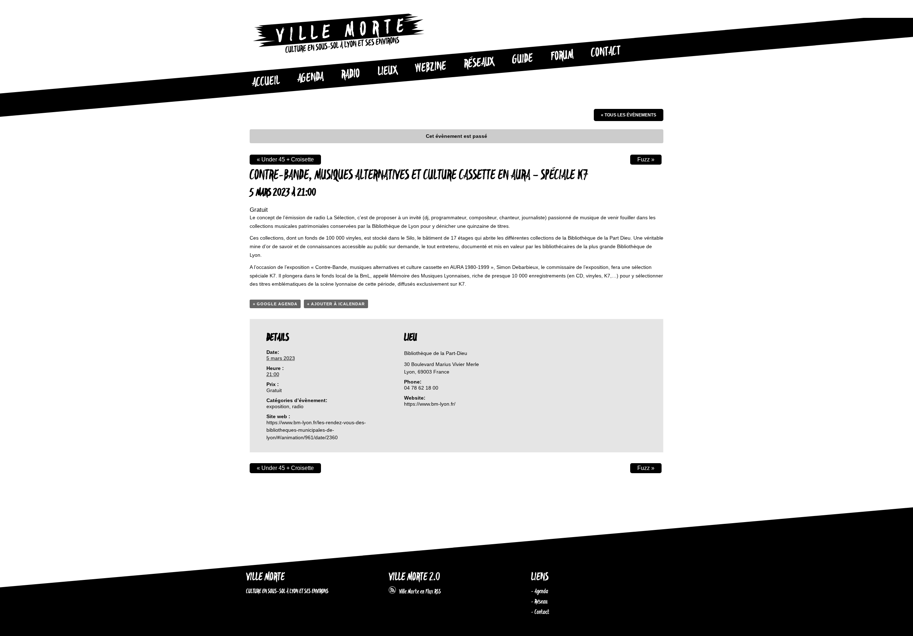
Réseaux (479, 63)
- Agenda (539, 591)
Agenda (310, 78)
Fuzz (645, 159)
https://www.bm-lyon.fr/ (429, 404)
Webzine (431, 67)
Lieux (387, 71)
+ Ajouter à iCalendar (336, 304)
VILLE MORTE (265, 577)
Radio (351, 74)
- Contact (540, 612)
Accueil (265, 82)
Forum (562, 55)
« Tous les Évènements (628, 114)
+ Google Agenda (275, 304)
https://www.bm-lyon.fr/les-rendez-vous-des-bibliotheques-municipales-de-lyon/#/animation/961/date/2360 (316, 430)
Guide (523, 59)
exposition (277, 406)
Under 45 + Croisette (285, 159)
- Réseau (539, 602)
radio (298, 406)
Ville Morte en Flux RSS (418, 592)
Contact (606, 52)
